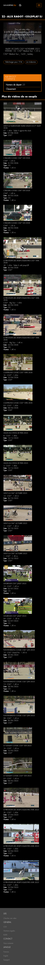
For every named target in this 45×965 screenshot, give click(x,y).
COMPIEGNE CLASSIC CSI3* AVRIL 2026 (18, 372)
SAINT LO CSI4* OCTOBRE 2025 (15, 493)
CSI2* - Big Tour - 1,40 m (12, 342)
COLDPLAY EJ (10, 79)
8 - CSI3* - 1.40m (10, 436)
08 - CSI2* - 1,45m (10, 849)
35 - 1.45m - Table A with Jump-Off (16, 265)
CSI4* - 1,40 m (9, 193)
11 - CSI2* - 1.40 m (11, 526)
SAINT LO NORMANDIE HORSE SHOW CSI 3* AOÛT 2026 (22, 127)
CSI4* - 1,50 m (9, 225)
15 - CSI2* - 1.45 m (11, 496)
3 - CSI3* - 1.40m (10, 466)
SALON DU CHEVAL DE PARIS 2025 (15, 433)
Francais (6, 952)
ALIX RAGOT (10, 76)
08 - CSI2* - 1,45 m (11, 718)
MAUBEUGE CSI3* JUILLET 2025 (14, 583)
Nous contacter (8, 943)
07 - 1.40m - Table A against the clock (17, 131)
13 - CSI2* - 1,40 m (11, 684)
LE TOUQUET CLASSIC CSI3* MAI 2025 (17, 746)
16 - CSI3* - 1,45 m (11, 748)
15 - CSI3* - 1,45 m (11, 586)
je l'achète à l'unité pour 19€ (23, 34)
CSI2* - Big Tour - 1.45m (12, 303)
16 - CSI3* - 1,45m (10, 375)
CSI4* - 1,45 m (9, 161)
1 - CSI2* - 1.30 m (10, 556)
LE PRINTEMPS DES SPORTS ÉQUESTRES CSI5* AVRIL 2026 (21, 262)
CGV (5, 927)
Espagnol (6, 960)
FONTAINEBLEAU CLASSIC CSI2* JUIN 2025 (19, 650)
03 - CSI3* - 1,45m (10, 405)
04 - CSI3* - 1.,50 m (11, 618)
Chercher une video (9, 918)
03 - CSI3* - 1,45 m (11, 778)
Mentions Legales (9, 931)
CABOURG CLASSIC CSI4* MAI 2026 (16, 158)
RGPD (5, 935)
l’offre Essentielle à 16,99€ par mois (27, 32)
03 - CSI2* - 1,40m (10, 885)
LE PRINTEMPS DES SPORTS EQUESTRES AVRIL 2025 (21, 810)
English (5, 956)
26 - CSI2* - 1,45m (10, 812)
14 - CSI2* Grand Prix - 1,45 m (15, 652)
